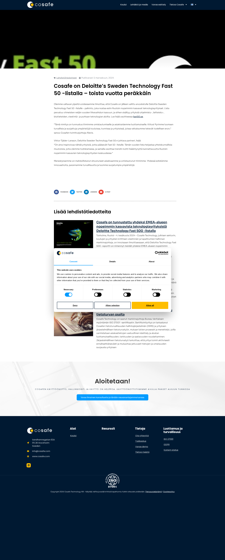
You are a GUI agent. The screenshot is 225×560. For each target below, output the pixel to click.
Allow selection (113, 305)
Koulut (123, 4)
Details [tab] (112, 261)
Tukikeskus (140, 441)
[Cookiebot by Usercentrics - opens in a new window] (156, 253)
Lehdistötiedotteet (66, 77)
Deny (75, 305)
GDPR (167, 444)
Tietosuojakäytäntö (153, 492)
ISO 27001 (168, 439)
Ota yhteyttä (142, 435)
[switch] (98, 295)
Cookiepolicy (169, 492)
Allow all (150, 305)
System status (171, 449)
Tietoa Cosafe (177, 4)
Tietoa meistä (142, 452)
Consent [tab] (73, 261)
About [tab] (151, 261)
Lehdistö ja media (139, 4)
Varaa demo (141, 446)
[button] (62, 192)
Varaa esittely (159, 4)
